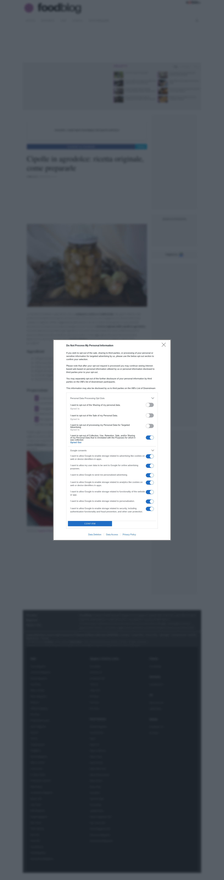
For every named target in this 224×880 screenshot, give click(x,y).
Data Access (112, 534)
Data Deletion (94, 534)
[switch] (150, 405)
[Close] (165, 346)
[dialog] (112, 440)
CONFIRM (90, 524)
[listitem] (112, 398)
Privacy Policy (129, 534)
